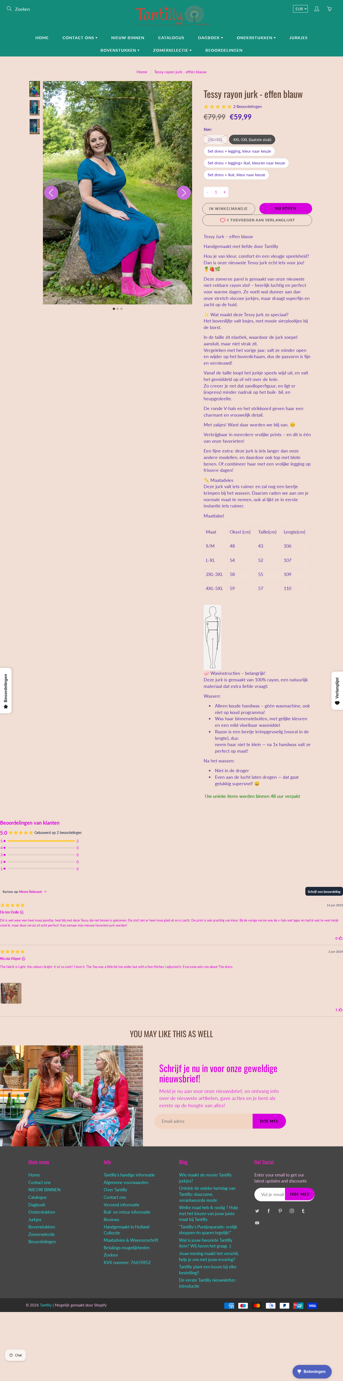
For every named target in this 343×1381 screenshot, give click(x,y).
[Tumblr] (303, 1210)
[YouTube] (257, 1223)
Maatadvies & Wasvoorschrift (131, 1240)
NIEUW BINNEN (127, 37)
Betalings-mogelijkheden (126, 1247)
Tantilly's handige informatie (129, 1174)
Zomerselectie (171, 50)
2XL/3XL (215, 139)
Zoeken (111, 1255)
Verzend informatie (121, 1204)
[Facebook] (268, 1210)
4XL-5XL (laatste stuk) (252, 139)
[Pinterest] (280, 1210)
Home (42, 37)
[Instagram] (291, 1210)
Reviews (111, 1219)
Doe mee (269, 1121)
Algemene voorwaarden (126, 1182)
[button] (34, 89)
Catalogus (171, 37)
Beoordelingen (224, 50)
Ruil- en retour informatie (127, 1212)
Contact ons (79, 37)
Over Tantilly (115, 1189)
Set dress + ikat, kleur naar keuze (236, 174)
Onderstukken (255, 37)
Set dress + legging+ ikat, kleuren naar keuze (246, 162)
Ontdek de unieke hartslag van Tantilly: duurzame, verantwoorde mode (207, 1194)
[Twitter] (257, 1210)
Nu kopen (285, 208)
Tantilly (46, 1305)
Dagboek (209, 37)
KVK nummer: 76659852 (127, 1262)
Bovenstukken (118, 50)
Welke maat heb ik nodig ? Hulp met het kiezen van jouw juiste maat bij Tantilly (208, 1213)
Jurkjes (299, 37)
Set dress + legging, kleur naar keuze (239, 151)
